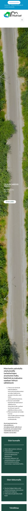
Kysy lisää (10, 202)
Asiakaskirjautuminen (14, 2)
